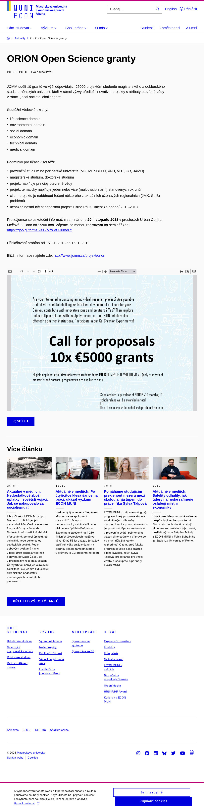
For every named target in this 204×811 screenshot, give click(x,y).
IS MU (26, 729)
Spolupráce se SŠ (83, 651)
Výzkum (47, 632)
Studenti (147, 28)
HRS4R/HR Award (115, 691)
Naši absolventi (113, 659)
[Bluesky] (164, 753)
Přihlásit (190, 9)
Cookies (33, 757)
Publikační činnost (50, 653)
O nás (110, 632)
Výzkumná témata (50, 641)
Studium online (59, 729)
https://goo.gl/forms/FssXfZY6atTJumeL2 (39, 230)
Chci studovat (17, 630)
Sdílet (22, 421)
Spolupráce (85, 632)
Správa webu (15, 757)
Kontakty (109, 647)
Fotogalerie (111, 653)
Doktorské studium (18, 657)
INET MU (40, 729)
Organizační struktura (117, 641)
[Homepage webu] (37, 9)
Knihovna (13, 729)
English (171, 9)
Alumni (191, 28)
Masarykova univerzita (31, 752)
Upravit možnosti (24, 803)
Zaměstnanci (170, 28)
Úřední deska (112, 685)
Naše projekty (48, 647)
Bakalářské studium (19, 641)
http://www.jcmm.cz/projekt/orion (79, 256)
